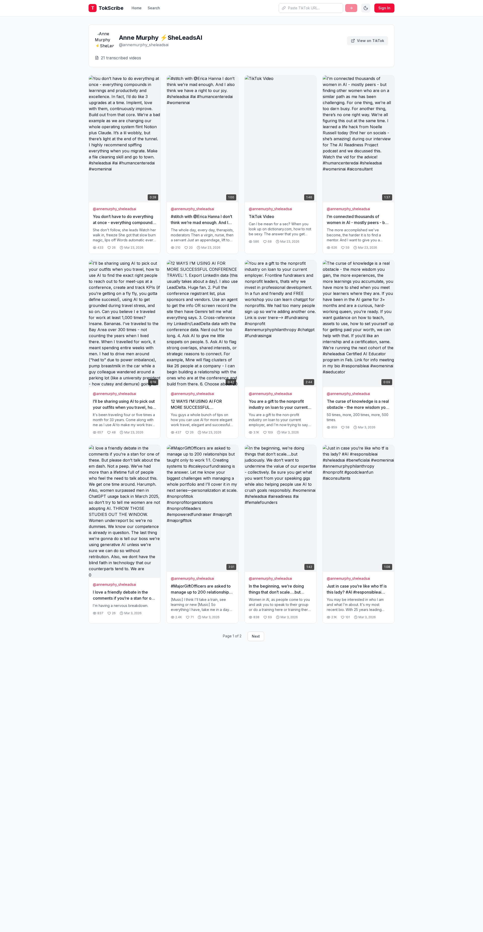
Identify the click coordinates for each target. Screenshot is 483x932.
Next (256, 636)
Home (137, 8)
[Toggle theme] (365, 8)
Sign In (384, 8)
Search (154, 8)
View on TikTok (370, 40)
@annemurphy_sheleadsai (114, 209)
